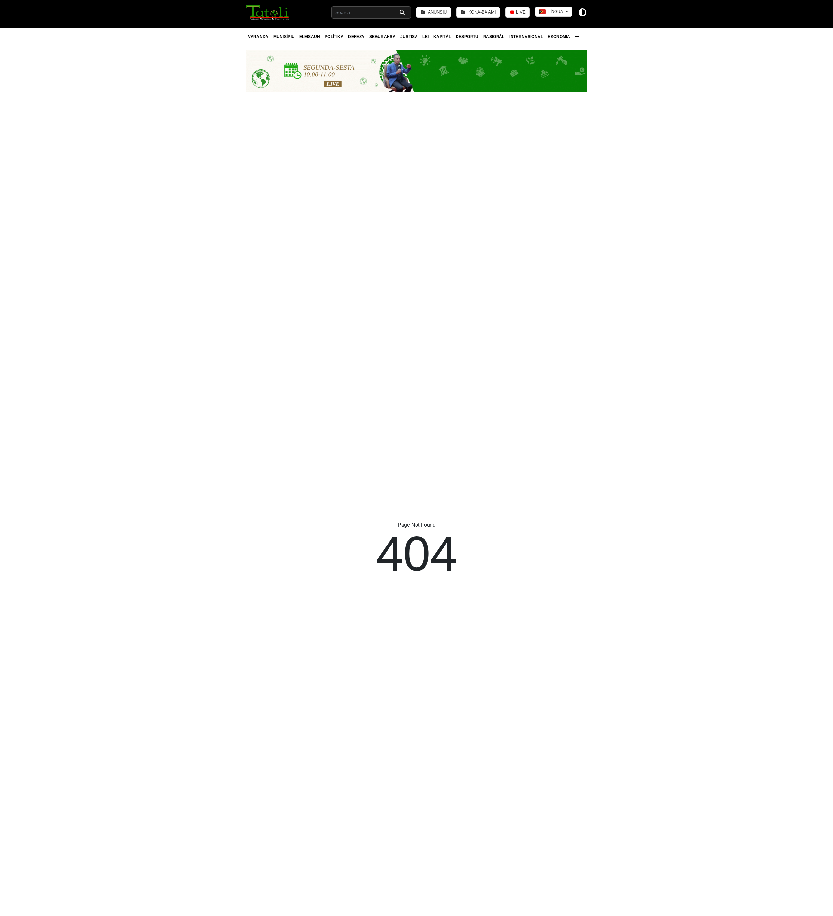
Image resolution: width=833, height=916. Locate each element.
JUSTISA (409, 36)
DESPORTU (467, 36)
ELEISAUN (309, 36)
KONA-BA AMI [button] (481, 12)
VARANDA (258, 36)
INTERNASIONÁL (526, 36)
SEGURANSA (382, 36)
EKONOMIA (559, 36)
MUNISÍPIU (283, 36)
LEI (425, 36)
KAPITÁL (442, 36)
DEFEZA (356, 36)
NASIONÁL (494, 36)
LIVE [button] (520, 12)
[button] (268, 12)
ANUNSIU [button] (437, 12)
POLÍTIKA (334, 36)
